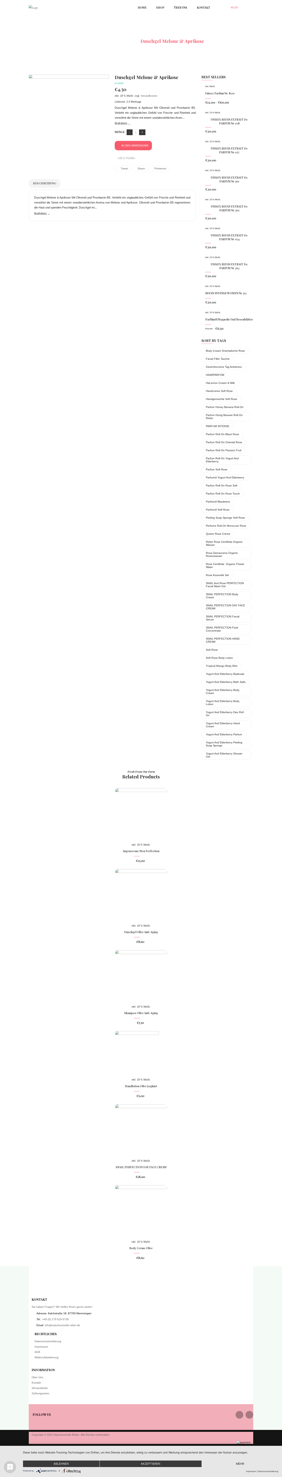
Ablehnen (61, 1464)
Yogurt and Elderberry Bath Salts (226, 681)
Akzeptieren (150, 1464)
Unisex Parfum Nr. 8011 (220, 93)
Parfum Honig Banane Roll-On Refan (224, 417)
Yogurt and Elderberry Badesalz (225, 673)
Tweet (124, 168)
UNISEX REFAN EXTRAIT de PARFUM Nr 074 (229, 237)
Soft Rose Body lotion (219, 657)
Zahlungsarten (40, 1393)
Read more (121, 122)
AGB (37, 1352)
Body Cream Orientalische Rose (225, 350)
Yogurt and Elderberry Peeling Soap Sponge (224, 744)
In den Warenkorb (134, 145)
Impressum (41, 1346)
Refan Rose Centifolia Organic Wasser (224, 543)
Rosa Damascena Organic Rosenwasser (222, 554)
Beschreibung (44, 183)
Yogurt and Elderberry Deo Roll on (225, 714)
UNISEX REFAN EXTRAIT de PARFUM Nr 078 (229, 121)
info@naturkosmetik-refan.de (62, 1325)
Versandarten (40, 1388)
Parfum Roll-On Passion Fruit (223, 450)
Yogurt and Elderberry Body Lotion (222, 703)
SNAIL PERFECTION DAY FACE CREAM (225, 607)
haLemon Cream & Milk (220, 382)
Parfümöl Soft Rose (217, 509)
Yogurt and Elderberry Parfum (224, 734)
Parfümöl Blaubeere (218, 501)
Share (141, 168)
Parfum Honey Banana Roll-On (224, 407)
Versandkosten (149, 96)
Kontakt (36, 1382)
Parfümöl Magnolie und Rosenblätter (229, 319)
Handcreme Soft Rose (219, 390)
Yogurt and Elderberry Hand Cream (223, 725)
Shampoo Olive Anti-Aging (141, 1013)
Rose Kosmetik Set (217, 575)
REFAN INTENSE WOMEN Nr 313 (226, 293)
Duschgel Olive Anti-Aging (141, 932)
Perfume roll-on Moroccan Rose (226, 525)
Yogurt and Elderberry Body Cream (222, 691)
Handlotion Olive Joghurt (141, 1086)
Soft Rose (212, 649)
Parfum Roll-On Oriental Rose (224, 442)
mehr (240, 1464)
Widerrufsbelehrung (47, 1357)
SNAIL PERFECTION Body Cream (222, 596)
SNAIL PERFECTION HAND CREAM (223, 640)
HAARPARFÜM (215, 374)
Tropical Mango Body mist (221, 665)
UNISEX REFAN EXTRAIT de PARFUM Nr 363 (229, 266)
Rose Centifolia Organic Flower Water (225, 565)
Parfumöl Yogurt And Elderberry (225, 477)
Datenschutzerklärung (48, 1341)
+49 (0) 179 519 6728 (55, 1319)
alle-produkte (119, 41)
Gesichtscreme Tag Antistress (224, 366)
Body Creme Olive (141, 1248)
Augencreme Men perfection (141, 851)
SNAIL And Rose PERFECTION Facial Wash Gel (225, 585)
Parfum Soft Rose (216, 469)
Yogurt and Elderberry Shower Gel (224, 755)
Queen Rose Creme (218, 533)
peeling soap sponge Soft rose (225, 517)
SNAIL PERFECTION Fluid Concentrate (222, 629)
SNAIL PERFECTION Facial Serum (222, 618)
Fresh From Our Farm (141, 771)
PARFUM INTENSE (217, 426)
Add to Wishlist (126, 158)
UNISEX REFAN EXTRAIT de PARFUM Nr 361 (229, 179)
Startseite (88, 41)
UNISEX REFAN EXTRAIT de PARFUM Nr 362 (229, 208)
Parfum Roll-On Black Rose (222, 434)
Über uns (37, 1377)
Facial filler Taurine (218, 358)
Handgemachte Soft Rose (221, 399)
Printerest (160, 168)
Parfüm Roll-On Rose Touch (223, 493)
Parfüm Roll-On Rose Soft (221, 485)
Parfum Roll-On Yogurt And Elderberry (222, 460)
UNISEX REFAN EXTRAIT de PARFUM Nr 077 (229, 150)
